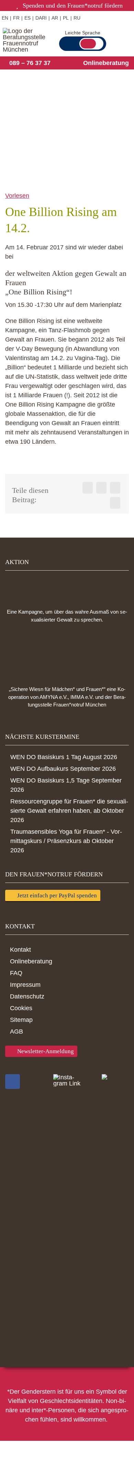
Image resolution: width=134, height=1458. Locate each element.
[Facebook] (87, 487)
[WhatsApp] (115, 487)
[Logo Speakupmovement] (67, 587)
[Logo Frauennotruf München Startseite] (27, 40)
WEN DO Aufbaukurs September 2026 (63, 768)
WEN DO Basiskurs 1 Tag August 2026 (63, 757)
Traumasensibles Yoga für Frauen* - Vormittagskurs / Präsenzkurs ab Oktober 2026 (66, 841)
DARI (41, 18)
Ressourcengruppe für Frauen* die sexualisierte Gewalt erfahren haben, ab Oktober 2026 (69, 810)
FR (16, 18)
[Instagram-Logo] (66, 1080)
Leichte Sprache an (91, 44)
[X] (101, 487)
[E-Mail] (115, 502)
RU (77, 18)
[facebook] (12, 1081)
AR (55, 18)
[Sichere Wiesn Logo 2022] (67, 654)
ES (27, 18)
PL (66, 18)
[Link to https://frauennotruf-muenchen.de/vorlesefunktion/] (91, 17)
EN (5, 18)
